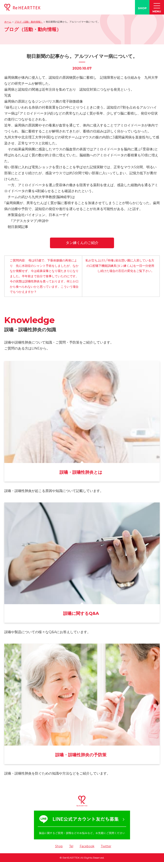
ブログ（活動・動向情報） (29, 21)
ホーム (7, 21)
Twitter (106, 846)
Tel (71, 846)
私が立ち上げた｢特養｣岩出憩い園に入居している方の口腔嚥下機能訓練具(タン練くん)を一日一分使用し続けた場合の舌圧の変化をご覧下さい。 (119, 265)
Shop (59, 846)
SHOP (142, 8)
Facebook (87, 846)
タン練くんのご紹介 (82, 243)
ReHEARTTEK (71, 857)
